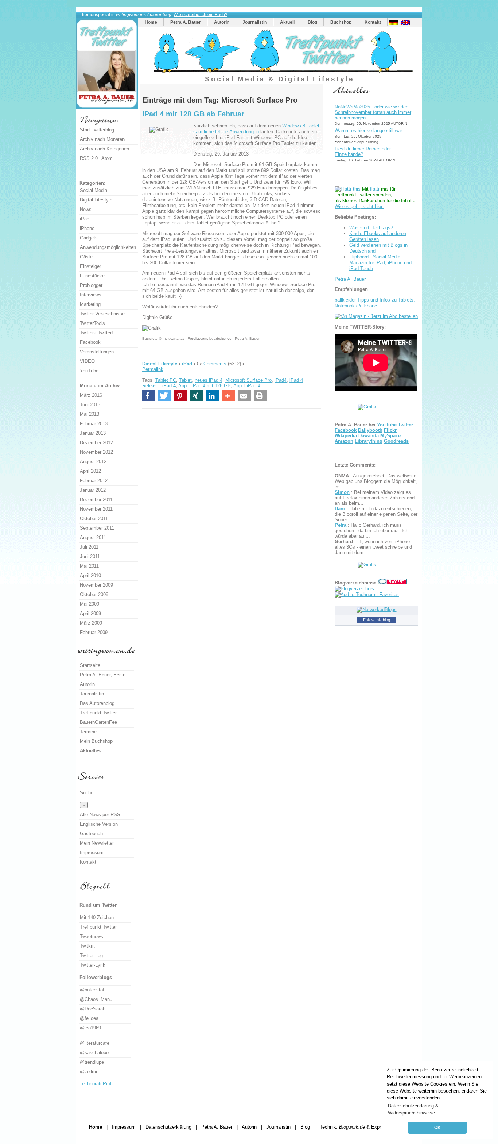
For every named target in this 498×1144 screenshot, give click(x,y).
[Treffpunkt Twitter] (279, 72)
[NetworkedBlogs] (377, 609)
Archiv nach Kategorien (104, 148)
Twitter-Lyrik (92, 965)
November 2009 (96, 585)
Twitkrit (87, 946)
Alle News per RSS (100, 814)
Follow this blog (376, 620)
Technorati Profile (97, 1083)
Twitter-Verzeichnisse (102, 313)
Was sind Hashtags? (371, 227)
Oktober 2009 (94, 594)
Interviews (90, 294)
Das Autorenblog (97, 703)
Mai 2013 (89, 414)
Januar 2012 (93, 490)
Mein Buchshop (96, 741)
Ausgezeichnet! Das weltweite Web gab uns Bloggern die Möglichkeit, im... (376, 481)
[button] (148, 395)
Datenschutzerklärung (168, 1127)
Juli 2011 (89, 547)
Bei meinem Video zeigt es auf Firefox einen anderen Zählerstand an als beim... (375, 498)
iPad (187, 363)
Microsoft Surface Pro (248, 380)
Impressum (92, 852)
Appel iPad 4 (246, 385)
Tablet (185, 380)
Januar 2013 (93, 433)
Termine (88, 731)
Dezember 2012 (96, 442)
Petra (340, 525)
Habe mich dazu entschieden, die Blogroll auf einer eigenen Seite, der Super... (376, 514)
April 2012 (90, 471)
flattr (375, 189)
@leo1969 (90, 1027)
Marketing (90, 304)
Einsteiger (90, 266)
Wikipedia (346, 435)
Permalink (152, 369)
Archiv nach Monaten (102, 139)
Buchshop (340, 22)
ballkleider (345, 300)
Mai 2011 (89, 566)
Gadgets (89, 238)
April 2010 (90, 575)
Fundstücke (92, 276)
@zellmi (88, 1071)
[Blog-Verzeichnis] (392, 583)
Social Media (93, 190)
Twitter (405, 424)
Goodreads (396, 441)
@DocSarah (92, 1008)
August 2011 (93, 537)
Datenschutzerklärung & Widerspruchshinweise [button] (413, 1109)
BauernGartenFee (98, 722)
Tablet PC (165, 380)
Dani (340, 508)
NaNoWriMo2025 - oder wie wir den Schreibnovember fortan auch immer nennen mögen (373, 112)
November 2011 (96, 509)
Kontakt (373, 22)
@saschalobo (94, 1052)
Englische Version (99, 824)
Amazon (344, 441)
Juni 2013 (90, 404)
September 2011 (97, 528)
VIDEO (87, 361)
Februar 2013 (94, 423)
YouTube (387, 424)
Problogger (91, 285)
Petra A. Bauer (185, 22)
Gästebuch (91, 833)
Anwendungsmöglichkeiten (108, 247)
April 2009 (90, 613)
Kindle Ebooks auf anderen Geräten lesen (377, 236)
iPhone (87, 228)
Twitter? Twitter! (96, 332)
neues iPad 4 (208, 380)
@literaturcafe (94, 1043)
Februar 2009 (94, 632)
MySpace (390, 435)
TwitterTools (92, 323)
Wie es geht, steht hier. (359, 206)
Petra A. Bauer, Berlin (102, 674)
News (86, 209)
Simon (342, 492)
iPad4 (281, 380)
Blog (312, 22)
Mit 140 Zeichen (97, 917)
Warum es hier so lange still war (368, 130)
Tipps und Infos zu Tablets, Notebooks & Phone (375, 302)
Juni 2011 (90, 556)
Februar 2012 (94, 480)
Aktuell (287, 22)
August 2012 (93, 461)
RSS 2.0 (89, 158)
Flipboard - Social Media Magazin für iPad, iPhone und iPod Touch (380, 262)
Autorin (221, 22)
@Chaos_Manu (96, 999)
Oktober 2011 (94, 518)
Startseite (90, 665)
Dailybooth (370, 430)
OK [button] (437, 1127)
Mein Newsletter (97, 843)
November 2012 (96, 452)
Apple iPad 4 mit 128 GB (204, 385)
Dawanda (368, 435)
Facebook (346, 430)
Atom (107, 158)
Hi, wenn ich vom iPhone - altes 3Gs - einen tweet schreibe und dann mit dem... (374, 547)
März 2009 (91, 623)
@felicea (89, 1018)
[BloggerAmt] (354, 588)
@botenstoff (93, 990)
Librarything (368, 441)
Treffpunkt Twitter (98, 712)
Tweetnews (91, 936)
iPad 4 (169, 385)
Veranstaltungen (97, 351)
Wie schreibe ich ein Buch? (200, 14)
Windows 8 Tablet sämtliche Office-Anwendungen (256, 128)
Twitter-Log (91, 955)
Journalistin (254, 22)
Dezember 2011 (96, 499)
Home (151, 22)
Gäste (86, 257)
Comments (214, 363)
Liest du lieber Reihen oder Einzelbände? (363, 151)
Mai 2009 (89, 604)
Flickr (390, 430)
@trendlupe (92, 1062)
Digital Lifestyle (159, 363)
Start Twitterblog (97, 130)
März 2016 (91, 395)
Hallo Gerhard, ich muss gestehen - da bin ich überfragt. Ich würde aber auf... (371, 530)
